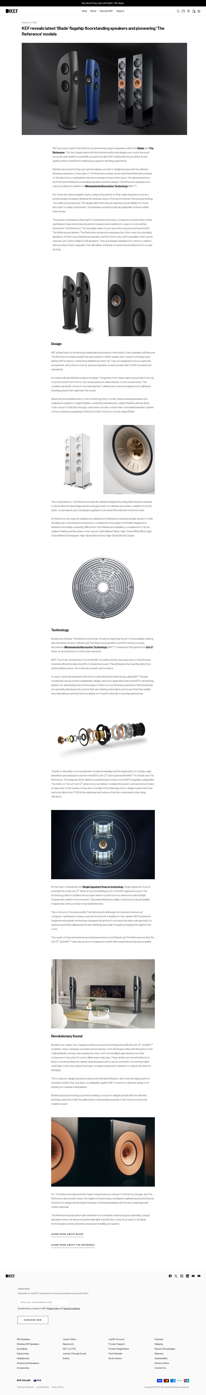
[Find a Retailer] (188, 11)
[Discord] (198, 1276)
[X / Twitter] (175, 1276)
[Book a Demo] (183, 11)
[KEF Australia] (12, 11)
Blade (140, 148)
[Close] (127, 11)
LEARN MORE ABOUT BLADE (67, 1234)
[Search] (178, 11)
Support (120, 11)
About (93, 11)
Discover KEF (106, 11)
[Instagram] (181, 1276)
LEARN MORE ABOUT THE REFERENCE (73, 1245)
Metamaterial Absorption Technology (106, 186)
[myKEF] (198, 11)
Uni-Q (149, 647)
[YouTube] (193, 1276)
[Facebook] (170, 1276)
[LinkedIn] (187, 1276)
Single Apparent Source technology (103, 887)
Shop (84, 11)
